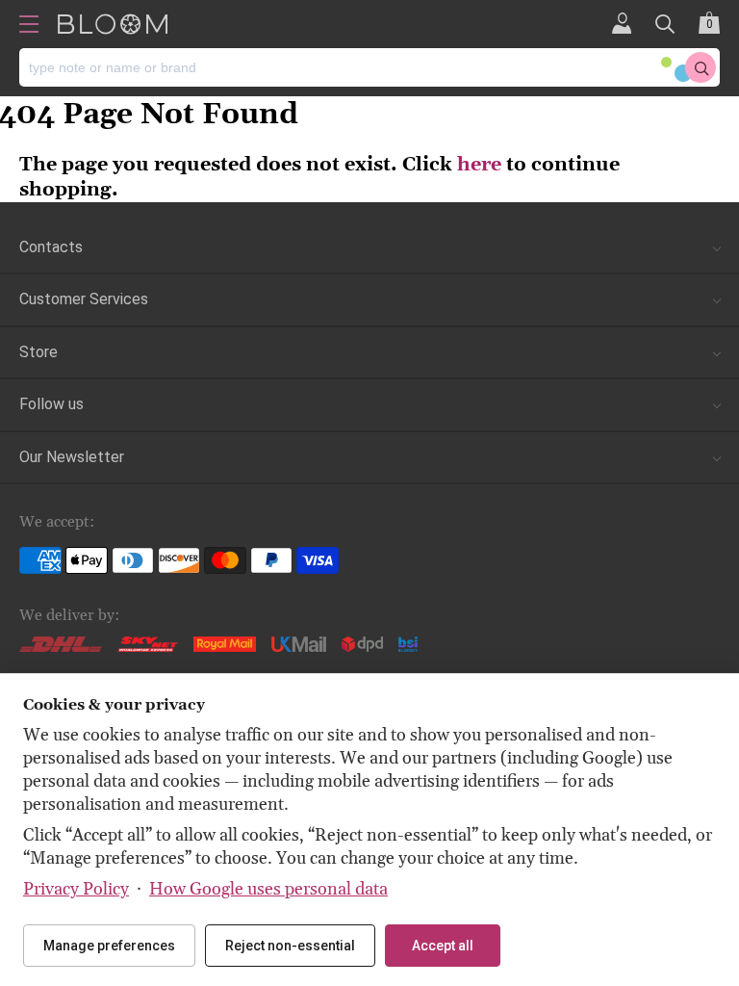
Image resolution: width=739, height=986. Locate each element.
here (479, 164)
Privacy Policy (76, 889)
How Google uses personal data (268, 889)
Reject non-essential (290, 945)
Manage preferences (109, 945)
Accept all (442, 945)
